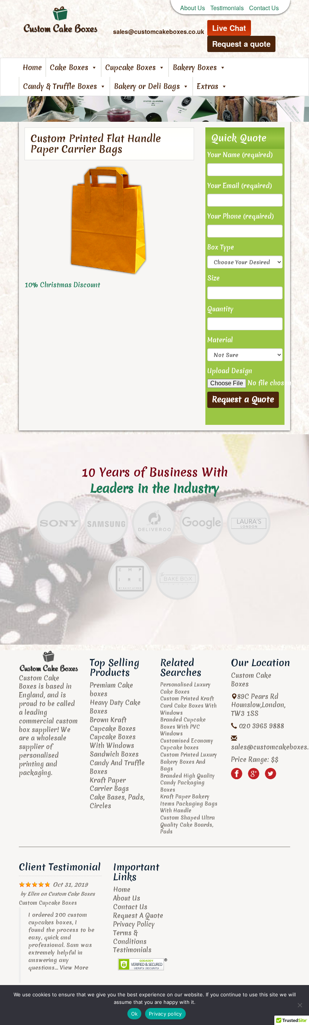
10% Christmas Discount (62, 284)
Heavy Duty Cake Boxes (115, 707)
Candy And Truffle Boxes (117, 767)
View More (74, 967)
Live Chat (229, 27)
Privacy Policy (133, 924)
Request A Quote (138, 915)
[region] (154, 109)
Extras (207, 86)
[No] (299, 1005)
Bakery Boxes (195, 67)
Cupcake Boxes (130, 67)
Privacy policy (165, 1014)
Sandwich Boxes (114, 754)
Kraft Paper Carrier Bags (109, 784)
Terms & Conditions (130, 937)
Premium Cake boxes (111, 689)
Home (32, 67)
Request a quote (241, 43)
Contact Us (264, 7)
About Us (192, 7)
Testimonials (227, 7)
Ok (134, 1014)
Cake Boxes (69, 67)
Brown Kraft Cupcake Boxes (113, 724)
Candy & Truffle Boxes (60, 86)
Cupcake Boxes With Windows (113, 741)
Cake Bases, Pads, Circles (117, 801)
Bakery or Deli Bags (147, 86)
